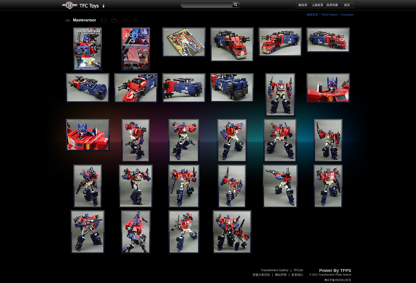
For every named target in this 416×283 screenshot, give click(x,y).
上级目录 (317, 5)
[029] (232, 161)
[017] (232, 61)
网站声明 (280, 275)
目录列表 (332, 5)
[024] (280, 115)
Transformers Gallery (274, 270)
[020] (88, 101)
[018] (280, 56)
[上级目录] (114, 20)
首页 (347, 5)
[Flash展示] (125, 20)
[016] (184, 56)
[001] (135, 70)
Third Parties (329, 14)
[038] (88, 253)
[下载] (135, 20)
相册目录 (312, 14)
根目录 (303, 5)
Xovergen (347, 14)
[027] (135, 161)
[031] (328, 161)
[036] (280, 207)
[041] (232, 253)
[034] (184, 207)
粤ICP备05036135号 (337, 280)
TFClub (298, 270)
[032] (87, 207)
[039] (136, 253)
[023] (232, 101)
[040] (184, 253)
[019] (328, 51)
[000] (87, 70)
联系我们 (297, 275)
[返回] (104, 20)
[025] (328, 102)
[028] (183, 161)
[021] (136, 102)
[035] (232, 207)
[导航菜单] (68, 20)
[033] (136, 207)
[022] (184, 102)
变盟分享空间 (261, 275)
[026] (88, 150)
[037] (328, 207)
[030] (280, 161)
